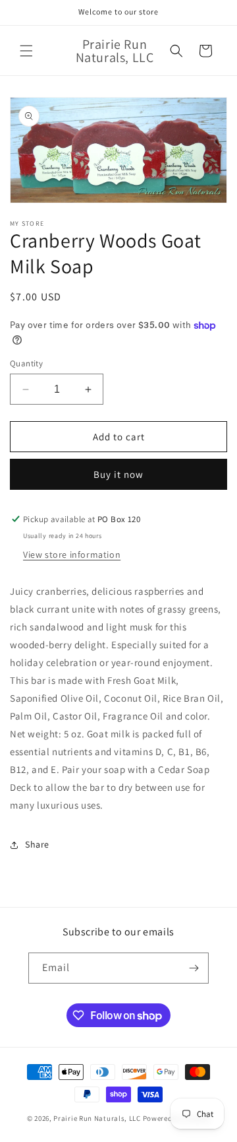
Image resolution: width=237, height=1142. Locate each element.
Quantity (26, 363)
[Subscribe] (193, 968)
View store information (71, 554)
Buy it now (118, 474)
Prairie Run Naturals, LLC (97, 1118)
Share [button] (37, 844)
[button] (26, 50)
